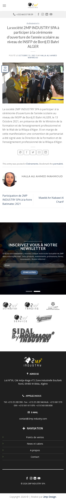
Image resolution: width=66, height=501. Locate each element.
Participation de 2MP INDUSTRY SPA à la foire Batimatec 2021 (17, 200)
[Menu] (4, 5)
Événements (33, 23)
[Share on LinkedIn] (46, 152)
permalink (58, 163)
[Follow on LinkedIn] (46, 14)
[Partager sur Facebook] (27, 152)
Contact (35, 456)
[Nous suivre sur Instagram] (42, 14)
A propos (35, 450)
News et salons (35, 443)
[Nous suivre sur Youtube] (51, 14)
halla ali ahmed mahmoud (42, 56)
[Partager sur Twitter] (33, 152)
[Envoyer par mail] (39, 152)
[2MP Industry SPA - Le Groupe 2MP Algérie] (33, 5)
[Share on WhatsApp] (20, 152)
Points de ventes (35, 437)
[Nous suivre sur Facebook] (38, 14)
